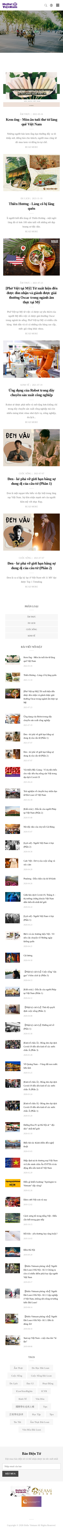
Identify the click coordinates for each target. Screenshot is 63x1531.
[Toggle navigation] (58, 5)
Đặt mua (10, 1474)
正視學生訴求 (16, 1414)
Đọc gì (30, 1383)
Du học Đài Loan (40, 1368)
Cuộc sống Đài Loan (41, 1376)
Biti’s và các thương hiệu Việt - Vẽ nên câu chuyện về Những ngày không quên (39, 938)
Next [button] (60, 32)
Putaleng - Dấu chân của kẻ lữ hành (40, 878)
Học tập (36, 1414)
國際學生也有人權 (25, 1406)
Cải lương (28, 955)
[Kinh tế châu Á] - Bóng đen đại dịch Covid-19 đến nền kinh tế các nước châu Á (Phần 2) (40, 1086)
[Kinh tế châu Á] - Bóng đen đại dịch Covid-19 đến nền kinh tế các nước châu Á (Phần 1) (40, 1107)
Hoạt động (48, 1383)
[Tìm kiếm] (46, 5)
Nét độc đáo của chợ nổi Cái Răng (39, 827)
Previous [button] (3, 32)
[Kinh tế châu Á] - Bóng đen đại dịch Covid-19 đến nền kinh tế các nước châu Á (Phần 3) (40, 1046)
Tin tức (17, 1422)
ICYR (44, 1391)
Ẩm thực (31, 617)
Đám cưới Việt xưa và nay (35, 1199)
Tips (45, 1406)
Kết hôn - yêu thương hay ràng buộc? (40, 1233)
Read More (31, 147)
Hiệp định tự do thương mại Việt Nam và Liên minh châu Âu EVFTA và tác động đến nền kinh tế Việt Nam (41, 1164)
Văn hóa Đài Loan (31, 1429)
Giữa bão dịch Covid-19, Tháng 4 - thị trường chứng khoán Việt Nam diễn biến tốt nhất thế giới (39, 899)
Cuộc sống (31, 629)
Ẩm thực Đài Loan (39, 1422)
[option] (31, 32)
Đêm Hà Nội (29, 1250)
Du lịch (31, 623)
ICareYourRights (24, 1391)
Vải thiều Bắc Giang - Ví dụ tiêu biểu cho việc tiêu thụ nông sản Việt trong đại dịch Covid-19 (40, 773)
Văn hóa (40, 1399)
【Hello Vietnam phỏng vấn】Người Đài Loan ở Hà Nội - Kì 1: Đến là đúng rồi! (40, 1320)
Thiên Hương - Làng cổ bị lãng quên (40, 675)
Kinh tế (31, 636)
